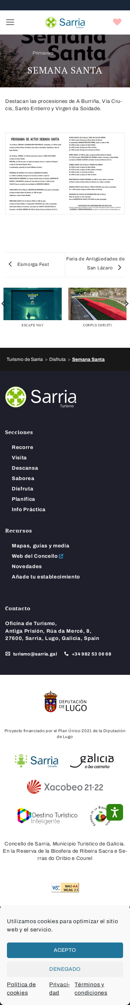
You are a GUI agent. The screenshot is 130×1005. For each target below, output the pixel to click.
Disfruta (22, 488)
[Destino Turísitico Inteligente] (47, 816)
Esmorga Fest (32, 264)
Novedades (27, 566)
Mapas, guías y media (40, 545)
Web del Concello (35, 556)
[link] (117, 22)
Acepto (65, 950)
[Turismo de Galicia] (91, 761)
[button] (10, 22)
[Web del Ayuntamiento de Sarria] (36, 761)
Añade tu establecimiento (46, 577)
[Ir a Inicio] (40, 396)
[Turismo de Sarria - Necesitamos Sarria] (65, 22)
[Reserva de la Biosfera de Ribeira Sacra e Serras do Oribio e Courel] (100, 816)
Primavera (43, 53)
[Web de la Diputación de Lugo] (65, 701)
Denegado (65, 969)
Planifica (23, 499)
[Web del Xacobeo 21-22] (65, 787)
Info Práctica (29, 509)
